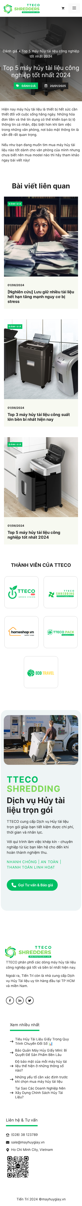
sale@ (16, 1142)
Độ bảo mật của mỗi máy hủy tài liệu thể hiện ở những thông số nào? (41, 1066)
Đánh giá (10, 51)
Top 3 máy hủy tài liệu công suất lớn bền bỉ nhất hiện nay (39, 417)
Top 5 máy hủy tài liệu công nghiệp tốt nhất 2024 (34, 535)
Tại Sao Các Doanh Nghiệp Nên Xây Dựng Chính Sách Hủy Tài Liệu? (40, 1092)
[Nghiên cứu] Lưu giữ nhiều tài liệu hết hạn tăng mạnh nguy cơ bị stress (41, 297)
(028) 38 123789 (24, 1135)
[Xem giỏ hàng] (63, 8)
